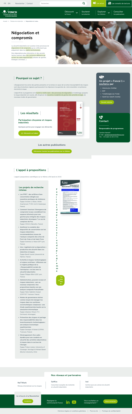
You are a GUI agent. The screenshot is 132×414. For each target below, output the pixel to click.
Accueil (5, 21)
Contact (30, 3)
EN (9, 3)
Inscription (27, 401)
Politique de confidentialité (111, 411)
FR (5, 3)
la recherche (86, 12)
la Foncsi (69, 12)
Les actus (100, 3)
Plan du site (94, 411)
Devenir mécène (106, 102)
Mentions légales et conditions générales (72, 411)
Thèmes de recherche (16, 21)
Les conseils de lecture (121, 3)
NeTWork (22, 382)
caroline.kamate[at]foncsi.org (114, 135)
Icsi (86, 381)
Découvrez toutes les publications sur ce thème (52, 151)
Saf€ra (54, 381)
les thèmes (102, 12)
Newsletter (20, 3)
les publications (119, 12)
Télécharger (61, 280)
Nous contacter (110, 401)
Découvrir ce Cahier (31, 133)
